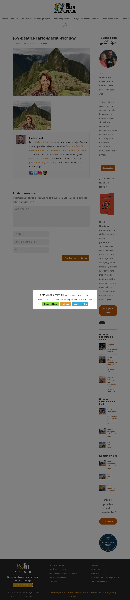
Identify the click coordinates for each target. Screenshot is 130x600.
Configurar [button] (65, 304)
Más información (80, 304)
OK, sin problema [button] (50, 304)
